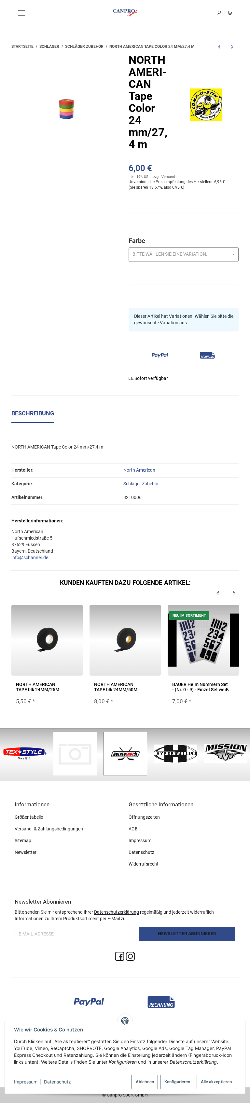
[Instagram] (130, 956)
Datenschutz (57, 1081)
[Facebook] (119, 956)
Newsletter (25, 852)
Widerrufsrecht (144, 864)
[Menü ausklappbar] (21, 12)
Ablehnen (145, 1081)
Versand (168, 177)
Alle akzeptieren (216, 1081)
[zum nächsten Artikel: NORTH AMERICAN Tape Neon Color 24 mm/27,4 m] (232, 46)
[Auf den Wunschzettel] (73, 616)
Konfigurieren (177, 1081)
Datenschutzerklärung (116, 912)
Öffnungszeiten (144, 817)
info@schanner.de (29, 557)
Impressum (25, 1081)
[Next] (234, 593)
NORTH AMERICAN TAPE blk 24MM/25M (37, 687)
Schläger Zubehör (141, 483)
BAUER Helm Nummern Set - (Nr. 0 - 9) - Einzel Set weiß (200, 687)
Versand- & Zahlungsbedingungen (49, 828)
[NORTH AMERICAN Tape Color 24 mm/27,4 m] (66, 109)
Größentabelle (29, 817)
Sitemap (23, 840)
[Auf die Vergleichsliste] (61, 616)
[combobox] (184, 254)
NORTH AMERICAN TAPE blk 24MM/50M (115, 687)
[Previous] (218, 593)
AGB (133, 828)
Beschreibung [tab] (32, 413)
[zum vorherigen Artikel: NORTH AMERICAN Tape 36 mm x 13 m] (219, 46)
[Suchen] (218, 13)
